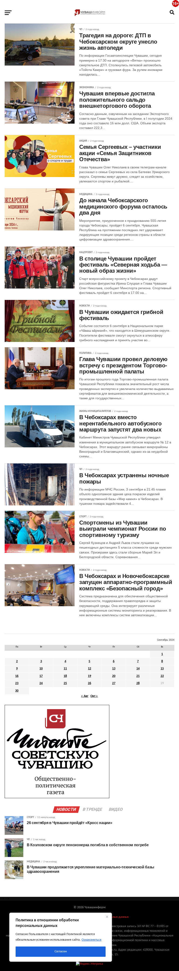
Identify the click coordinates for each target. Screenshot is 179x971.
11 (65, 668)
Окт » (94, 696)
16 (16, 676)
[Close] (107, 916)
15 (162, 668)
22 (162, 676)
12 (89, 668)
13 (113, 668)
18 (65, 676)
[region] (60, 937)
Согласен (61, 951)
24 (41, 683)
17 (41, 676)
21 (138, 676)
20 (113, 676)
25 (65, 683)
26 (89, 683)
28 (138, 683)
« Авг (84, 696)
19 (89, 676)
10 (41, 668)
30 (16, 691)
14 (138, 668)
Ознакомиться (91, 940)
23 (16, 683)
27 (113, 683)
